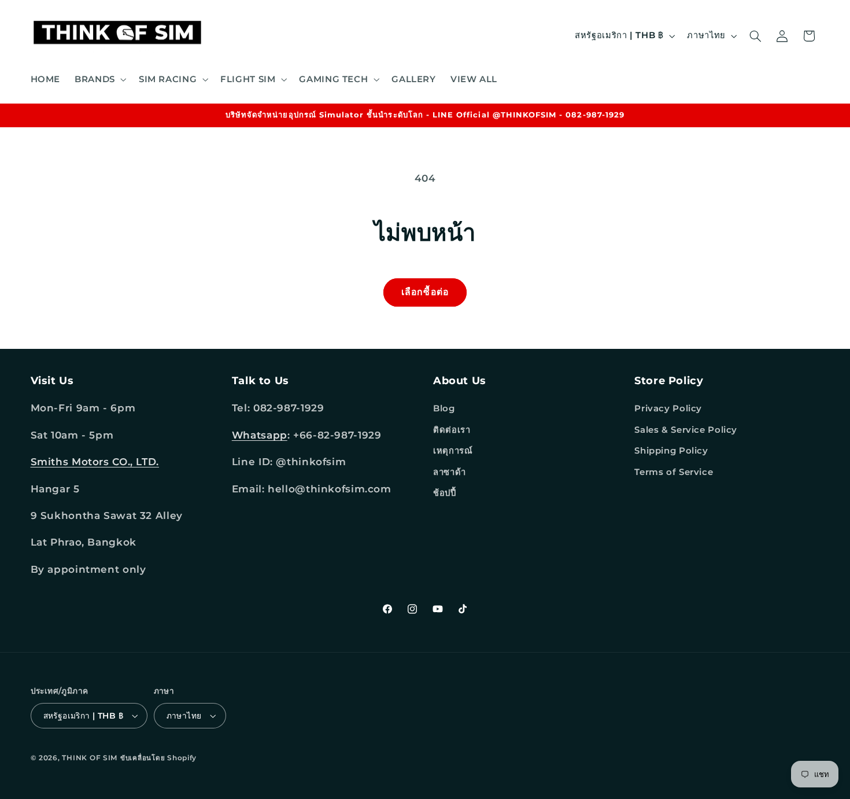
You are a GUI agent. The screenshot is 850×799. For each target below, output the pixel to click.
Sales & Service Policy (685, 430)
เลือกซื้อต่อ (424, 291)
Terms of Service (673, 472)
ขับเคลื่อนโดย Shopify (158, 758)
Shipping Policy (671, 450)
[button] (100, 79)
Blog (444, 409)
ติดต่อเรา (451, 430)
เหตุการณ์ (452, 450)
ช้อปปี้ (444, 493)
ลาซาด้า (449, 472)
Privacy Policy (668, 409)
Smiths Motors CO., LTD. (95, 461)
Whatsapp (259, 435)
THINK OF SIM (89, 758)
